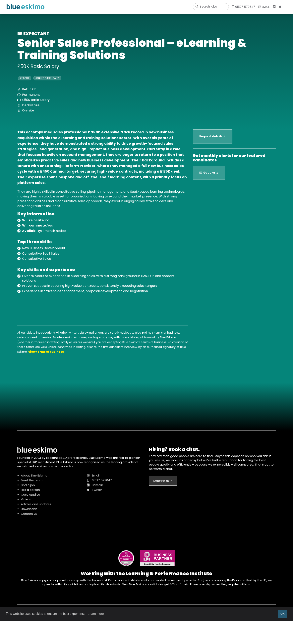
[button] (287, 7)
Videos (26, 499)
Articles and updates (36, 504)
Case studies (30, 495)
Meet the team (31, 480)
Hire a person (30, 490)
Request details (211, 136)
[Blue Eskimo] (25, 6)
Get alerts (210, 173)
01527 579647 (244, 7)
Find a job (28, 485)
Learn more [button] (96, 613)
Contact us (29, 514)
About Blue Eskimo (34, 475)
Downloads (29, 509)
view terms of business (46, 352)
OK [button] (282, 613)
